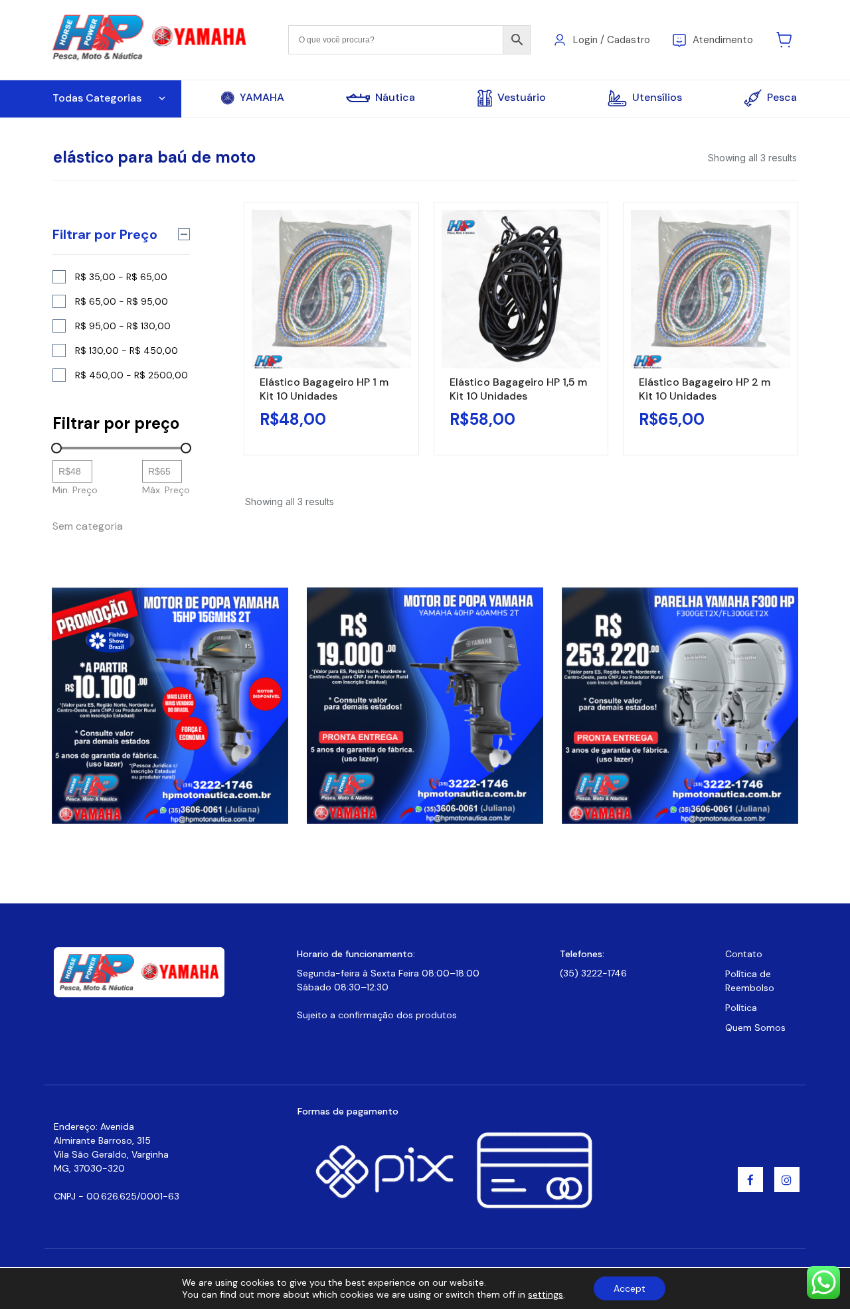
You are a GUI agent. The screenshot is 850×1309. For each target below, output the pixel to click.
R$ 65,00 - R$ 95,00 (121, 301)
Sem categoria (87, 526)
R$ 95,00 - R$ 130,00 (123, 326)
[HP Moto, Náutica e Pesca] (151, 39)
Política (741, 1008)
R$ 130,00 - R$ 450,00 (126, 350)
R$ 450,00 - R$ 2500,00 (131, 375)
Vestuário (521, 97)
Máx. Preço (166, 490)
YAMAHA (262, 97)
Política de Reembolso (749, 981)
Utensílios (657, 97)
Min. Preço (75, 490)
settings (545, 1294)
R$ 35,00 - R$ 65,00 (121, 277)
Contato (743, 954)
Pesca (782, 97)
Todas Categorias (96, 98)
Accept (629, 1288)
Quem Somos (755, 1028)
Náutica (395, 97)
